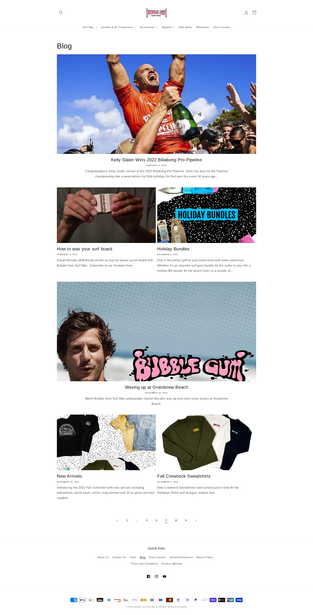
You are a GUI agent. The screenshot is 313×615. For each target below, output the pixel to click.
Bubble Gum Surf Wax (144, 607)
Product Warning (172, 563)
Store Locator (157, 557)
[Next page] (196, 520)
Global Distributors (181, 557)
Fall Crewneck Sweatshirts (184, 476)
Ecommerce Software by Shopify (171, 607)
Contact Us (119, 557)
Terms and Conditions (144, 563)
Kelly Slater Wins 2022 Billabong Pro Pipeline (156, 159)
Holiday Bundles (173, 248)
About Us (103, 557)
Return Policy (204, 557)
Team (133, 557)
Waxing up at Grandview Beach (156, 387)
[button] (61, 12)
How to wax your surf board (84, 248)
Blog (142, 557)
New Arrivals (69, 476)
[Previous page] (117, 520)
